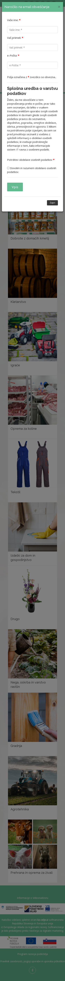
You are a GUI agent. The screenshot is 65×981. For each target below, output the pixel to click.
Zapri (52, 202)
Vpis (15, 187)
